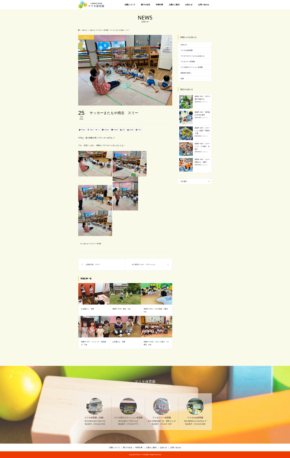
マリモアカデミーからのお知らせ (192, 56)
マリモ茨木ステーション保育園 (191, 67)
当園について (129, 4)
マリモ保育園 (145, 381)
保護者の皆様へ (186, 73)
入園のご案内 (174, 4)
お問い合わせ (203, 4)
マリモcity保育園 (186, 50)
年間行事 (159, 4)
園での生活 (145, 4)
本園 (182, 78)
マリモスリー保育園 (95, 244)
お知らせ (188, 4)
